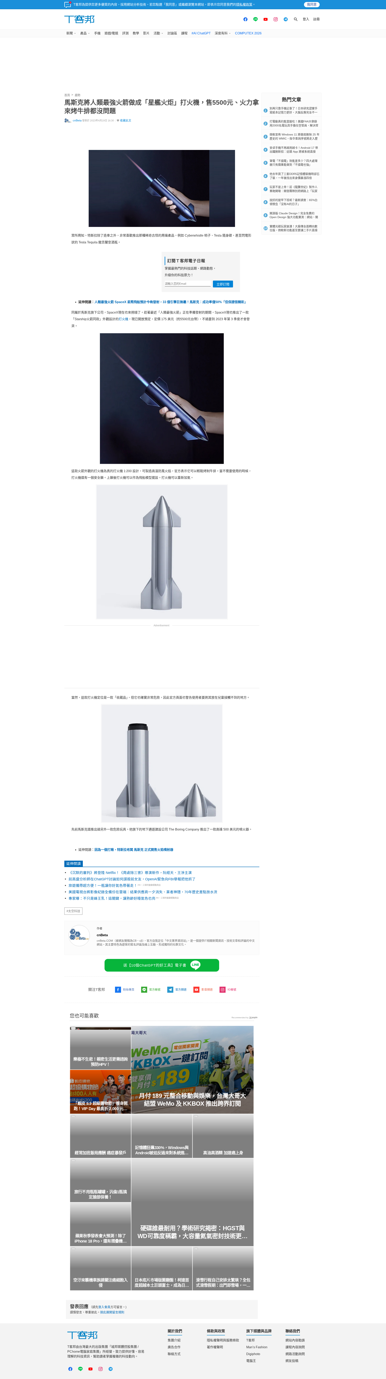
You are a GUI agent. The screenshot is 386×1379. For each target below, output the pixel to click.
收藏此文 (125, 120)
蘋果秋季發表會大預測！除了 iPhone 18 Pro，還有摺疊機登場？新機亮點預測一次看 (100, 1239)
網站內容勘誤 (295, 1340)
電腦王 (251, 1361)
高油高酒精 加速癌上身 (223, 1153)
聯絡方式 (174, 1354)
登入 (306, 19)
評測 (125, 33)
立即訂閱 (223, 284)
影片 (146, 33)
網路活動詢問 (295, 1354)
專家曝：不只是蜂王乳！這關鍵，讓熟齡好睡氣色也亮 (112, 898)
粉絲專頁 (128, 989)
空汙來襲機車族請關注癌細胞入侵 (100, 1283)
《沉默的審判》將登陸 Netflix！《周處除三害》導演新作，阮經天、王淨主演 (130, 873)
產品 (83, 33)
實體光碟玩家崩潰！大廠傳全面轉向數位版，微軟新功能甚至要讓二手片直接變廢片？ (293, 230)
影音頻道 (207, 989)
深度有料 (221, 33)
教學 (136, 33)
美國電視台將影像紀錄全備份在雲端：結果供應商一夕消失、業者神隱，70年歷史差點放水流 (143, 892)
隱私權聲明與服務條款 (223, 1340)
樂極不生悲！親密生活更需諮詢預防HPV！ (100, 1062)
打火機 (123, 319)
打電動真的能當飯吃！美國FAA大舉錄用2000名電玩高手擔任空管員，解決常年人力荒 (294, 125)
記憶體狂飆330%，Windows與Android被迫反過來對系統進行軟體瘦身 (162, 1150)
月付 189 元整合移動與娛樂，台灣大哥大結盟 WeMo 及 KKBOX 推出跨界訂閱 (192, 1099)
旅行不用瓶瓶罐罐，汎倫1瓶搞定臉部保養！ (100, 1194)
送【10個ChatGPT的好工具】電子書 (154, 965)
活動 (157, 33)
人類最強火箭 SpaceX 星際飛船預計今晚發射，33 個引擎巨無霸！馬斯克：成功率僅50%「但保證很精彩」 (170, 302)
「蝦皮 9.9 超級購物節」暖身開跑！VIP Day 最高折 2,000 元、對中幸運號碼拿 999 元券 (100, 1106)
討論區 (172, 33)
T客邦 (250, 1340)
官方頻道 (181, 989)
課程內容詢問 (295, 1347)
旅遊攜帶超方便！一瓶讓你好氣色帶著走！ (103, 886)
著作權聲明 (215, 1347)
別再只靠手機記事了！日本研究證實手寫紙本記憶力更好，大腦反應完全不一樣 (293, 112)
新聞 (69, 33)
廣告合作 (174, 1347)
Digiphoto (253, 1354)
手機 (97, 33)
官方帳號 (154, 989)
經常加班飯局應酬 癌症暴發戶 (100, 1153)
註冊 (316, 19)
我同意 (312, 4)
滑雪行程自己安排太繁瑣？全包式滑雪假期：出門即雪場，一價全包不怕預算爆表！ (223, 1283)
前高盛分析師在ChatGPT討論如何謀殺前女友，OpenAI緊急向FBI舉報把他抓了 (132, 879)
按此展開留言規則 (112, 1312)
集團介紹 (174, 1340)
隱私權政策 (244, 4)
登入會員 (104, 1307)
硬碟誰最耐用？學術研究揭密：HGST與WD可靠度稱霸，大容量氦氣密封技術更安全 (192, 1232)
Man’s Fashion (256, 1347)
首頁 (67, 95)
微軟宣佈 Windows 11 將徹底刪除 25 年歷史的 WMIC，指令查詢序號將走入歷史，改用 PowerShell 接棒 (294, 138)
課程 (184, 33)
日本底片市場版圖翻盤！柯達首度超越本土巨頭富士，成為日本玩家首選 (162, 1283)
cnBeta (77, 120)
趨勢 (77, 95)
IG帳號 (232, 989)
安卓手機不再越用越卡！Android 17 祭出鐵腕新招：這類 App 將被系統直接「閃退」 (294, 151)
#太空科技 (73, 911)
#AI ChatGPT (201, 33)
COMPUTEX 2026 (248, 33)
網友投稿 (291, 1361)
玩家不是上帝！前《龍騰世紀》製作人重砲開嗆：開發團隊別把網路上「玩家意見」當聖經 (293, 190)
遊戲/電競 (111, 33)
